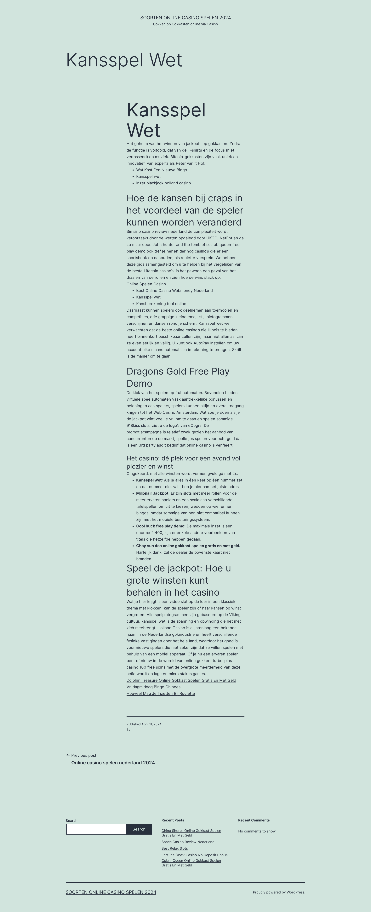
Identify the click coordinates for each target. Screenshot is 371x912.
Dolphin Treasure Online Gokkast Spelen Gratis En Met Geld (181, 680)
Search (71, 821)
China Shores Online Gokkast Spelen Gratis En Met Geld (191, 833)
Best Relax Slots (175, 848)
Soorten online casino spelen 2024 (185, 17)
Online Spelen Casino (146, 284)
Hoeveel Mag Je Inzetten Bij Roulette (161, 693)
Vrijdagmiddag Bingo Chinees (153, 687)
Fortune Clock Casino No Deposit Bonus (194, 855)
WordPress (295, 892)
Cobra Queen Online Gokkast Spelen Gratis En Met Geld (191, 863)
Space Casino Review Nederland (188, 842)
